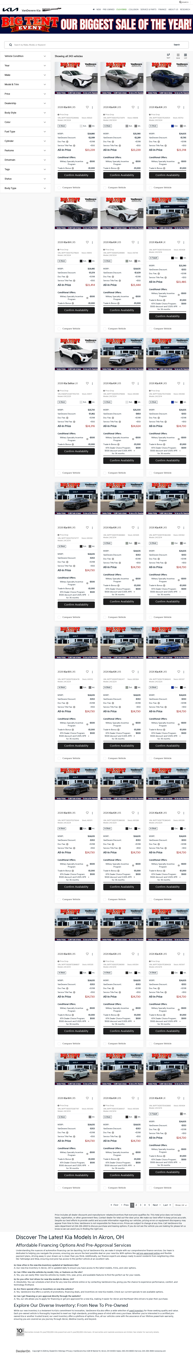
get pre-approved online (148, 1253)
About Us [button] (173, 9)
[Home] (94, 10)
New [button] (98, 9)
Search (177, 45)
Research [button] (185, 9)
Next (156, 1205)
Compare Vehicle (71, 187)
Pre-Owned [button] (109, 9)
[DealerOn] (23, 1351)
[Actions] (92, 107)
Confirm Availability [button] (76, 175)
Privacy (69, 1351)
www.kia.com (160, 1351)
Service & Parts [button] (148, 9)
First (115, 1205)
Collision (133, 9)
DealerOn (53, 1351)
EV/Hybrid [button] (122, 9)
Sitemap (61, 1351)
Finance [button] (162, 9)
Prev (125, 1205)
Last (166, 1205)
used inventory (136, 1310)
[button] (95, 78)
